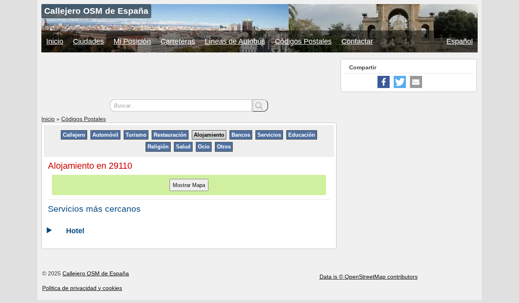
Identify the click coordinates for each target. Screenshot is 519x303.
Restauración (170, 135)
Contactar (357, 41)
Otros (224, 147)
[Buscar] (260, 105)
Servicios (269, 135)
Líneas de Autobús (235, 41)
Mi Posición (132, 41)
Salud (183, 147)
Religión (158, 147)
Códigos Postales (303, 41)
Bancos (241, 135)
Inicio (54, 41)
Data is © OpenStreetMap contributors (369, 276)
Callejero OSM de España (95, 273)
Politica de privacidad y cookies (82, 288)
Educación (301, 135)
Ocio (204, 147)
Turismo (136, 135)
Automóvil (105, 135)
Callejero (74, 135)
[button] (383, 82)
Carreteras (178, 41)
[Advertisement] (189, 77)
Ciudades (88, 41)
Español (459, 41)
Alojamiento (209, 135)
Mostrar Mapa (189, 185)
